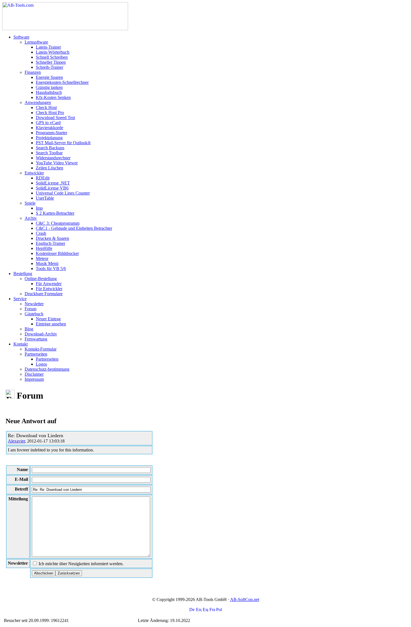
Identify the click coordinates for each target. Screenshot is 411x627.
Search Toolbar (49, 152)
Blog (29, 328)
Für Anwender (49, 283)
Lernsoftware (36, 42)
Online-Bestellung (41, 278)
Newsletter (34, 303)
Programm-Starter (51, 132)
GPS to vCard (48, 122)
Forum (30, 308)
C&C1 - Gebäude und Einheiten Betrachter (74, 228)
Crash (41, 233)
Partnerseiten (36, 354)
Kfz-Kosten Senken (53, 97)
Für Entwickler (49, 288)
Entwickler (34, 173)
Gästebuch (34, 313)
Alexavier (16, 441)
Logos (41, 364)
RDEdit (42, 178)
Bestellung (22, 273)
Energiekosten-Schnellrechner (62, 82)
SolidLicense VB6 (52, 188)
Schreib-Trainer (49, 67)
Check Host (46, 107)
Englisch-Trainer (50, 243)
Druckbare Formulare (44, 293)
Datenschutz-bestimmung (47, 369)
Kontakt (20, 344)
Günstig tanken (49, 87)
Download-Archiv (41, 334)
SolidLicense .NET (53, 183)
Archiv (31, 218)
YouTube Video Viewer (57, 162)
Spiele (30, 203)
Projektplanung (49, 137)
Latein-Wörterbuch (52, 52)
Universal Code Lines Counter (63, 193)
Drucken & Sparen (52, 238)
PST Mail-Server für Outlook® (63, 142)
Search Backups (50, 147)
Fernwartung (36, 339)
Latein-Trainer (48, 47)
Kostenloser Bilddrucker (57, 253)
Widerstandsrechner (53, 157)
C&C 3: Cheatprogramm (57, 223)
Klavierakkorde (49, 127)
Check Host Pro (50, 112)
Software (21, 37)
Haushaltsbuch (49, 92)
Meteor (42, 258)
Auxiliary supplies (86, 620)
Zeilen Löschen (49, 167)
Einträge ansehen (51, 323)
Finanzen (33, 72)
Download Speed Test (55, 117)
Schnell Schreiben (52, 57)
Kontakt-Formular (40, 349)
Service (20, 298)
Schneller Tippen (51, 62)
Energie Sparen (49, 77)
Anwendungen (38, 102)
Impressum (34, 379)
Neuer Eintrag (48, 318)
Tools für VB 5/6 (51, 268)
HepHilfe (44, 248)
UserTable (45, 198)
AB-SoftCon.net (244, 599)
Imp (39, 208)
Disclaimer (34, 374)
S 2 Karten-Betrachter (55, 213)
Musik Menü (47, 263)
